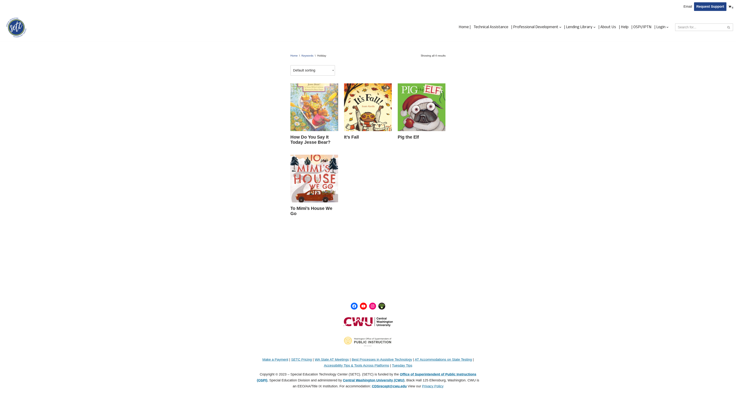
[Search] (728, 27)
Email (687, 6)
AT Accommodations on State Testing (443, 359)
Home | (465, 27)
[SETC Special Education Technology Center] (16, 27)
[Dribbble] (381, 306)
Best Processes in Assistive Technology (382, 359)
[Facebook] (354, 306)
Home (294, 55)
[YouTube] (363, 306)
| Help (623, 27)
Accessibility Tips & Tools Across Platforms (356, 365)
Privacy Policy (433, 386)
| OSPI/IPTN (641, 27)
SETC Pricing (301, 359)
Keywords (307, 55)
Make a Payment (275, 359)
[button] (560, 27)
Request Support (710, 6)
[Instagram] (372, 306)
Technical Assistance (491, 27)
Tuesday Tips (402, 365)
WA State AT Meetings (332, 359)
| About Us (607, 27)
